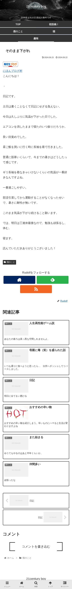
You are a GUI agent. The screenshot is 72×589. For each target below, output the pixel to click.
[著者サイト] (19, 280)
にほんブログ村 (12, 70)
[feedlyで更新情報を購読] (53, 280)
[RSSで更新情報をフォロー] (36, 289)
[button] (65, 403)
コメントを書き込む (36, 546)
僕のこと (11, 262)
